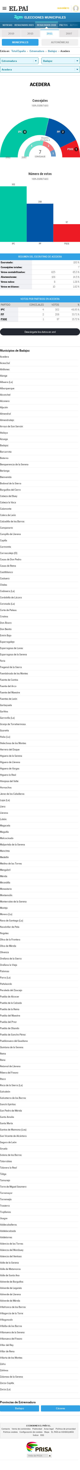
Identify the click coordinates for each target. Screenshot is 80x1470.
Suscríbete (63, 8)
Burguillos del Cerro (10, 489)
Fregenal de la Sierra (11, 667)
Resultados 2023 (24, 25)
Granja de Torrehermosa (13, 724)
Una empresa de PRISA (39, 1446)
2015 (30, 33)
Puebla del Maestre (10, 1015)
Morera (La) (6, 914)
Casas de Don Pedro (10, 559)
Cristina (4, 616)
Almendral (5, 413)
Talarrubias (6, 1161)
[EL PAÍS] (18, 8)
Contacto (5, 1429)
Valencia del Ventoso (11, 1256)
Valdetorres (6, 1237)
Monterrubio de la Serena (13, 901)
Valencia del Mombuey (11, 1250)
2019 (11, 33)
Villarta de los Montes (11, 1357)
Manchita (5, 851)
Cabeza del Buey (8, 496)
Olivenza (4, 952)
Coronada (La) (7, 603)
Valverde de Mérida (10, 1300)
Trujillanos (5, 1212)
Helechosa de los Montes (13, 743)
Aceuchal (5, 363)
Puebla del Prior (8, 1022)
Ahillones (4, 369)
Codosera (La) (7, 591)
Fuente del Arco (8, 686)
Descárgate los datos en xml (40, 331)
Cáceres (60, 1408)
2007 (69, 33)
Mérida (3, 876)
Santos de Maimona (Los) (13, 1129)
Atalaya (4, 432)
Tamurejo (5, 1180)
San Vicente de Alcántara (13, 1136)
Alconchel (5, 394)
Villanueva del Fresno (11, 1338)
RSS (42, 1435)
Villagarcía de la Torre (11, 1313)
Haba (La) (5, 736)
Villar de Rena (7, 1351)
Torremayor (6, 1193)
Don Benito (6, 629)
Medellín (4, 857)
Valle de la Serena (9, 1262)
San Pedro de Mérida (11, 1110)
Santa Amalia (7, 1117)
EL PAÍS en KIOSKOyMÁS (62, 1432)
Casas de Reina (8, 565)
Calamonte (5, 508)
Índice (36, 1435)
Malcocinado (6, 838)
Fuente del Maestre (10, 692)
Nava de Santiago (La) (11, 920)
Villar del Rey (7, 1345)
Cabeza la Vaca (8, 502)
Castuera (4, 578)
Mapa (46, 1432)
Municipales (20, 42)
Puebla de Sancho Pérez (13, 1034)
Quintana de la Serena (11, 1047)
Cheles (3, 584)
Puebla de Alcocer (9, 996)
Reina (3, 1053)
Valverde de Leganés (11, 1288)
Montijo (4, 908)
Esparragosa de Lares (11, 648)
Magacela (5, 825)
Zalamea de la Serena (11, 1376)
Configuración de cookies (31, 1432)
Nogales (4, 933)
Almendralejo (7, 420)
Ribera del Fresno (9, 1072)
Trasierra (5, 1205)
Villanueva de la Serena (12, 1332)
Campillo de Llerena (10, 534)
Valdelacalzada (8, 1231)
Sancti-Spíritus (8, 1104)
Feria (2, 660)
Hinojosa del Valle (9, 781)
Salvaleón (5, 1091)
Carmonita (5, 546)
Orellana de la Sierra (11, 958)
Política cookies (10, 1432)
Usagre (3, 1218)
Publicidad (37, 1429)
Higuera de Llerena (10, 762)
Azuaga (4, 439)
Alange (3, 375)
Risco (3, 1079)
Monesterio (6, 889)
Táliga (3, 1174)
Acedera (4, 356)
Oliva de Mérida (8, 946)
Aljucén (4, 407)
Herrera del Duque (10, 749)
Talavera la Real (8, 1167)
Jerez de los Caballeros (12, 793)
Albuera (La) (6, 382)
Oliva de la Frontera (10, 939)
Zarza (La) (5, 1389)
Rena (2, 1060)
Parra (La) (5, 977)
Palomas (4, 971)
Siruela (3, 1148)
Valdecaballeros (8, 1224)
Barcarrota (6, 451)
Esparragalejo (7, 641)
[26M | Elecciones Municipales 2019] (40, 17)
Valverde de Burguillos (11, 1281)
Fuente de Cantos (9, 679)
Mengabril (5, 870)
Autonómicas (60, 42)
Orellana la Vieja (8, 965)
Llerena (4, 812)
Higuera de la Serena (11, 755)
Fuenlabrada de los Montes (14, 673)
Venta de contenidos (21, 1429)
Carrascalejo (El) (8, 553)
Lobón (3, 819)
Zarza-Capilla (7, 1383)
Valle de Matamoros (10, 1269)
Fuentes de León (8, 698)
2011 (49, 33)
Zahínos (4, 1370)
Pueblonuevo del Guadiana (14, 1041)
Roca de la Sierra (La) (11, 1085)
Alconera (4, 401)
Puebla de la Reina (9, 1009)
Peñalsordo (6, 984)
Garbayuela (6, 705)
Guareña (4, 730)
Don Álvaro (6, 622)
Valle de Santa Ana (10, 1275)
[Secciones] (4, 8)
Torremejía (6, 1199)
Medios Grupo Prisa (39, 1455)
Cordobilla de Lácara (11, 597)
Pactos (63, 25)
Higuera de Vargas (9, 768)
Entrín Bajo (5, 635)
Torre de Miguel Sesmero (13, 1186)
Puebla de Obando (9, 1028)
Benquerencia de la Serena (14, 464)
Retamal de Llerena (10, 1066)
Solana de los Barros (11, 1155)
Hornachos (6, 787)
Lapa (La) (5, 800)
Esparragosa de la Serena (13, 654)
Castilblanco (6, 572)
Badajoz (4, 445)
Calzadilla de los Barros (12, 521)
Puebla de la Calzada (11, 1003)
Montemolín (6, 895)
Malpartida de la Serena (12, 844)
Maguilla (4, 831)
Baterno (4, 458)
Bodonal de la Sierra (10, 483)
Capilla (3, 540)
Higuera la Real (8, 774)
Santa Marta (6, 1123)
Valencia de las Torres (11, 1243)
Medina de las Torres (11, 863)
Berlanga (4, 470)
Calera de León (8, 515)
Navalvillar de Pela (9, 927)
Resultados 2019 (46, 25)
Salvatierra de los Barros (13, 1098)
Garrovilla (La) (7, 717)
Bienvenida (6, 477)
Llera (2, 806)
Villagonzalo (6, 1319)
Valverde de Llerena (10, 1294)
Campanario (6, 527)
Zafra (3, 1364)
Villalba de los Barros (11, 1326)
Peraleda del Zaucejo (11, 990)
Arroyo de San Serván (11, 426)
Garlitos (4, 711)
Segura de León (8, 1142)
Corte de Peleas (8, 610)
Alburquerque (7, 388)
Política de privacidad (66, 1429)
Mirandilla (5, 882)
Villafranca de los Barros (13, 1307)
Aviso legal (49, 1429)
